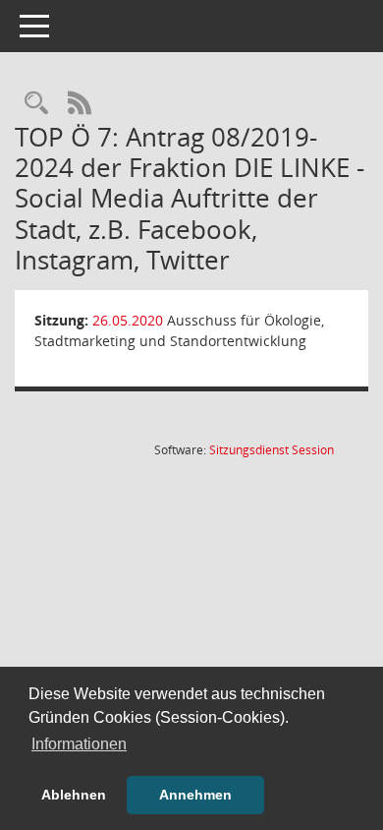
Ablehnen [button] (73, 794)
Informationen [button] (79, 744)
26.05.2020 (127, 320)
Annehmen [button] (195, 794)
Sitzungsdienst (271, 450)
